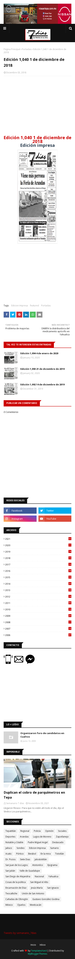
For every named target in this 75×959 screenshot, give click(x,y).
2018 (38, 558)
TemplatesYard (39, 950)
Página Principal (12, 49)
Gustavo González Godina (45, 899)
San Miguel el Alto (39, 882)
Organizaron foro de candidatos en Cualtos (42, 734)
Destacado (58, 842)
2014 (38, 583)
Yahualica (53, 876)
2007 (38, 628)
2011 (38, 603)
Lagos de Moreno (42, 836)
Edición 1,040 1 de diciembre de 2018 (37, 139)
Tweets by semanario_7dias (20, 933)
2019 (38, 551)
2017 (38, 564)
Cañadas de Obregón (16, 899)
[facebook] (20, 510)
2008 (38, 622)
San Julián (10, 870)
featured (34, 305)
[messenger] (30, 663)
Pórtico (20, 853)
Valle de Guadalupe (30, 870)
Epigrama (52, 865)
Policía (37, 831)
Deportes (10, 836)
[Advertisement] (37, 105)
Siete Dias (25, 859)
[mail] (19, 663)
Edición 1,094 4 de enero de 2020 (39, 353)
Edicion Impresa (19, 305)
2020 (38, 545)
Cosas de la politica (15, 882)
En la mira (46, 853)
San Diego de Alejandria (17, 876)
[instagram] (20, 519)
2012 (38, 596)
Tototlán (59, 853)
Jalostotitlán (41, 859)
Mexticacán (35, 904)
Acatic (8, 853)
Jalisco (8, 848)
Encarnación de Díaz (15, 887)
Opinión (49, 831)
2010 (38, 609)
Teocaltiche (11, 893)
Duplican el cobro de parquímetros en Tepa (34, 795)
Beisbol (32, 853)
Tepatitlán (10, 831)
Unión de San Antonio (33, 893)
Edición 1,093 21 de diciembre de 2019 (42, 369)
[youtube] (54, 519)
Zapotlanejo (62, 836)
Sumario (54, 848)
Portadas (26, 49)
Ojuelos (21, 904)
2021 (38, 538)
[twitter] (54, 510)
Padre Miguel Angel (38, 842)
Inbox (43, 944)
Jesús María (37, 887)
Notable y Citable (14, 842)
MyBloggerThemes (37, 953)
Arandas (24, 836)
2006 (38, 635)
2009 (38, 615)
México (9, 904)
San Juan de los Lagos (16, 865)
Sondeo (21, 848)
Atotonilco (37, 865)
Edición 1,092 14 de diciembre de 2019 (42, 384)
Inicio (33, 944)
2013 (38, 590)
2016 (38, 571)
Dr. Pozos (10, 859)
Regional (24, 831)
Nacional (39, 876)
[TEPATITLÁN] (37, 773)
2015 (38, 577)
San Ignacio (53, 887)
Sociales (62, 831)
